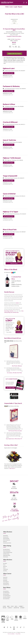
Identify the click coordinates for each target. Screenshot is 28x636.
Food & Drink (5, 569)
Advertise (16, 607)
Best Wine (5, 563)
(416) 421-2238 (9, 126)
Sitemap (22, 607)
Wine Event (5, 577)
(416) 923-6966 (9, 91)
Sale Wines (5, 570)
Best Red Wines (6, 591)
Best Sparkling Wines (7, 595)
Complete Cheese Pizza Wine (14, 36)
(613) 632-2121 (9, 216)
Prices (4, 564)
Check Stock (17, 39)
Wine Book (5, 580)
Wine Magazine (6, 581)
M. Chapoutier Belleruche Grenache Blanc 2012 (14, 29)
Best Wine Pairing (6, 549)
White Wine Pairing (6, 555)
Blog (16, 606)
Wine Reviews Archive (7, 542)
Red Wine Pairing (6, 553)
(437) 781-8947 (9, 108)
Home (4, 606)
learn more (12, 468)
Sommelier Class (6, 584)
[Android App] (14, 397)
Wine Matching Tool (6, 550)
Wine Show (5, 578)
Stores (4, 567)
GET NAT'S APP (10, 387)
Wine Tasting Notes (6, 539)
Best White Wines (6, 592)
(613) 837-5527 (9, 144)
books (17, 302)
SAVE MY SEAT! (14, 263)
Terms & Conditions (11, 633)
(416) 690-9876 (9, 198)
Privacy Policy (18, 633)
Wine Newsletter (6, 538)
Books (4, 607)
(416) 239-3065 (9, 234)
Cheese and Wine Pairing (7, 552)
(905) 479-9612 (9, 162)
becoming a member (8, 310)
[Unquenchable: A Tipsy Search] (14, 415)
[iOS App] (14, 394)
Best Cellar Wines (6, 598)
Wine (8, 606)
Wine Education (6, 583)
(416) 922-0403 (9, 180)
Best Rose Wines (6, 594)
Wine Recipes (5, 556)
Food (12, 606)
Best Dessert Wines (6, 597)
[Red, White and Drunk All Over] (14, 352)
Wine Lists (5, 541)
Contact (10, 607)
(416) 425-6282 (9, 73)
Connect (21, 606)
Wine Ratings (5, 535)
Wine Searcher (5, 537)
